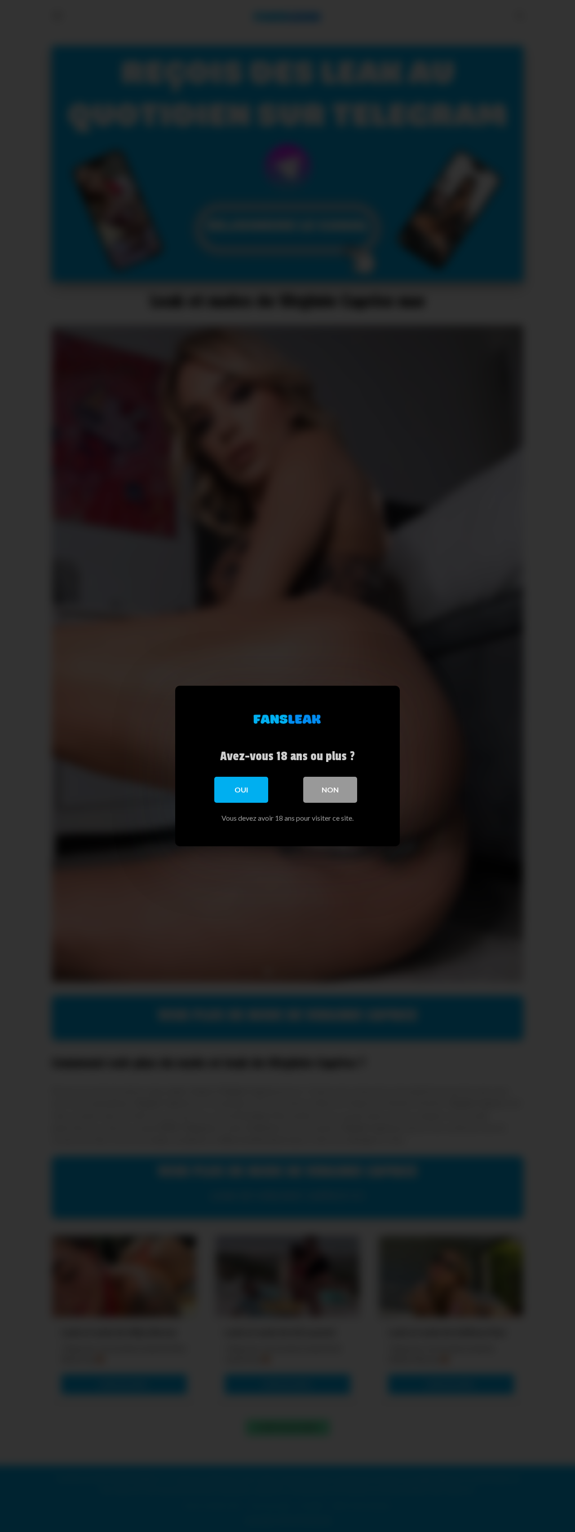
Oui (241, 789)
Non (330, 789)
